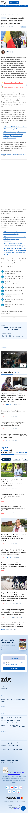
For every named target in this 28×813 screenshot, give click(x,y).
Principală (3, 15)
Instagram (20, 787)
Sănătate (11, 718)
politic (18, 726)
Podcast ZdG (18, 718)
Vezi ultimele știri (21, 452)
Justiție (3, 699)
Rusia (17, 459)
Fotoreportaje (23, 743)
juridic (14, 726)
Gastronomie (4, 723)
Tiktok (18, 791)
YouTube (11, 787)
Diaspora (3, 720)
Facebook (16, 787)
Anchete (3, 749)
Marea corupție (15, 758)
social (23, 726)
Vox (14, 749)
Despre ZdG (4, 686)
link (5, 363)
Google (9, 791)
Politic (8, 416)
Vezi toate (17, 372)
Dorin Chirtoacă (13, 329)
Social (7, 571)
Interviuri (8, 557)
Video (3, 706)
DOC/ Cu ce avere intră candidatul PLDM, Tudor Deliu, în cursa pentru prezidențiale (15, 239)
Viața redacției (18, 720)
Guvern (6, 459)
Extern (24, 699)
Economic (18, 699)
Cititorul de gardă (6, 725)
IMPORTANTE (10, 15)
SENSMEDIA (16, 808)
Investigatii (5, 754)
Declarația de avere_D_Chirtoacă (9, 154)
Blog (3, 714)
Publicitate (4, 688)
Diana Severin (22, 154)
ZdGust (3, 731)
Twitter (14, 791)
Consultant (15, 725)
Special (3, 739)
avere (20, 327)
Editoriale (10, 720)
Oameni (16, 743)
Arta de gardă (13, 723)
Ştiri (2, 695)
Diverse (3, 701)
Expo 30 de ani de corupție (14, 745)
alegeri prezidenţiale (10, 327)
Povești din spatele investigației (9, 760)
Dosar (8, 758)
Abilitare (3, 743)
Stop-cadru (19, 749)
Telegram (7, 787)
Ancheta (3, 758)
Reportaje (8, 404)
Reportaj (9, 749)
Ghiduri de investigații (7, 763)
